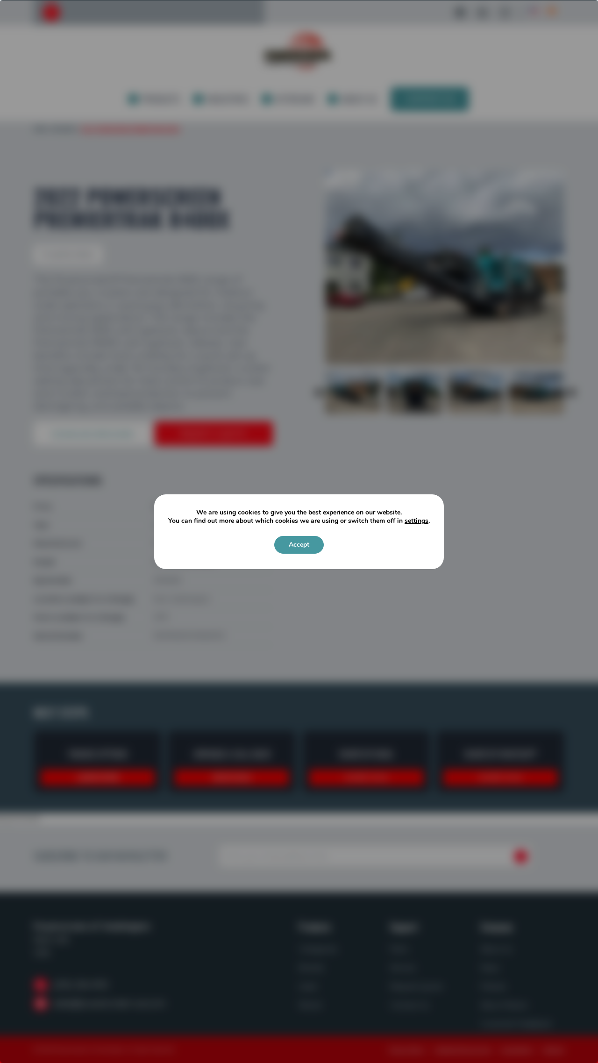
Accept (299, 544)
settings (416, 521)
